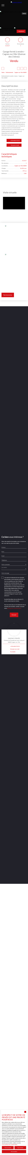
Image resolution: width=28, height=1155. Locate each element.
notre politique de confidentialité (9, 1144)
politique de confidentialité (14, 608)
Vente (2, 72)
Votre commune (5, 564)
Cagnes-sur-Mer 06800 (20, 72)
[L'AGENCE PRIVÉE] (18, 5)
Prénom (3, 547)
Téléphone (4, 560)
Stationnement (9, 72)
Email (2, 556)
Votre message (5, 573)
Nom (2, 551)
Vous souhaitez (4, 567)
